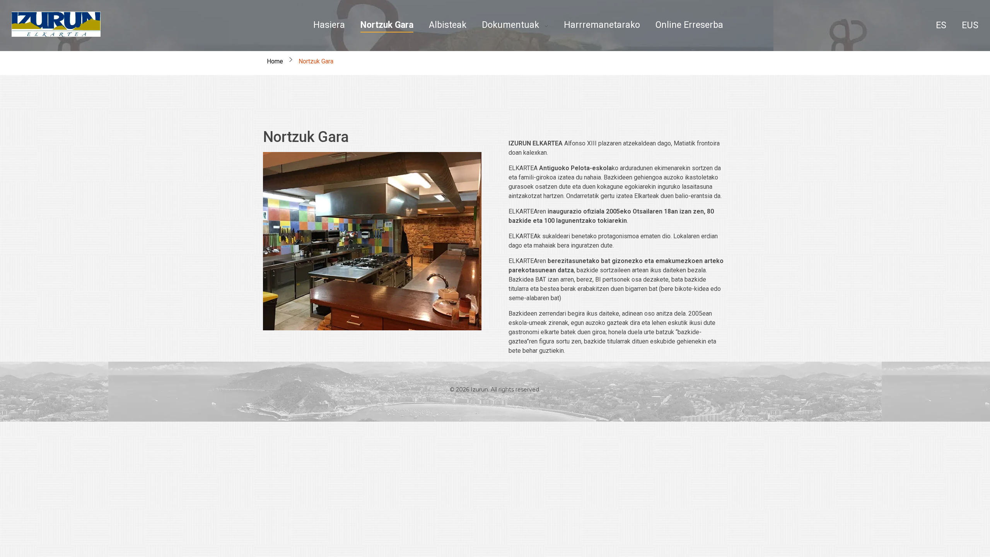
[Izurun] (56, 24)
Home (275, 61)
